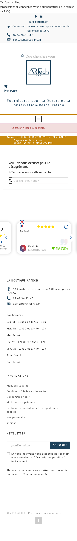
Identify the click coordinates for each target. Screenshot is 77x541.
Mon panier (11, 90)
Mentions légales (17, 385)
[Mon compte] (36, 16)
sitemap (12, 423)
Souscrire (60, 445)
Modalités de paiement (21, 402)
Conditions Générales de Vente (26, 391)
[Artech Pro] (38, 72)
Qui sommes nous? (18, 396)
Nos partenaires (17, 417)
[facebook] (38, 520)
